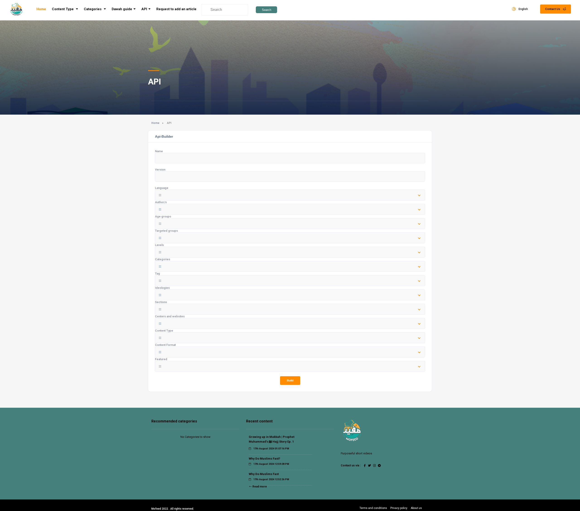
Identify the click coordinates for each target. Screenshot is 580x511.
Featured (161, 359)
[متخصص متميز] (290, 252)
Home (41, 9)
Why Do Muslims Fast (264, 474)
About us (416, 508)
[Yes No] (290, 366)
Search (266, 10)
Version (160, 169)
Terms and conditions (373, 508)
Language (161, 188)
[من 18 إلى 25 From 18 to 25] (290, 223)
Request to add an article (176, 9)
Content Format (165, 345)
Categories (162, 259)
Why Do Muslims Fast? (264, 458)
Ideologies (162, 287)
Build (290, 380)
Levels (159, 245)
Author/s (161, 202)
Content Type (63, 9)
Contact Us (553, 9)
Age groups (163, 216)
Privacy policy (398, 508)
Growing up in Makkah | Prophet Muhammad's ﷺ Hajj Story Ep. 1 (271, 439)
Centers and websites (170, 316)
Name (159, 151)
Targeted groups (166, 230)
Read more (259, 486)
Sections (161, 302)
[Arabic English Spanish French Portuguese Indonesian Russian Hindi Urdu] (290, 195)
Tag (157, 273)
